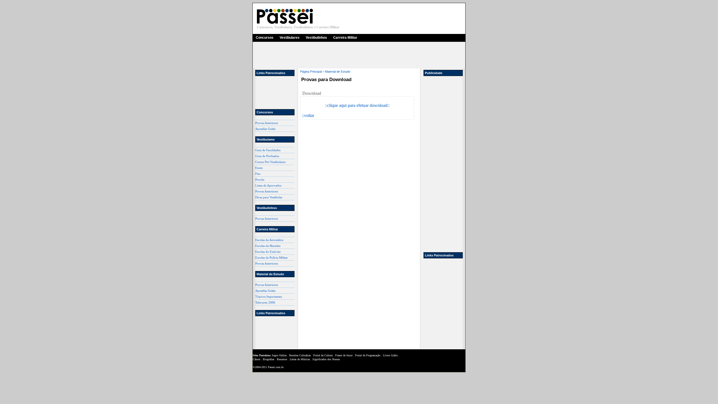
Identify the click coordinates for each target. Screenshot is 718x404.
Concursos (264, 38)
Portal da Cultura (323, 355)
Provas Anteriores (266, 123)
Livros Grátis (390, 355)
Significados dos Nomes (326, 359)
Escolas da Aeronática (269, 240)
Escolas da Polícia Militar (271, 257)
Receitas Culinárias (300, 355)
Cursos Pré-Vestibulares (270, 162)
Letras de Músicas (300, 359)
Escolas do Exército (268, 251)
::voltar (308, 115)
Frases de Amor (344, 355)
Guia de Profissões (267, 156)
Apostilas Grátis (265, 128)
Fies (257, 173)
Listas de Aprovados (268, 185)
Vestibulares (290, 38)
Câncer (256, 359)
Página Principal (311, 71)
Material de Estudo (337, 71)
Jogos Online (279, 355)
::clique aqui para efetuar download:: (357, 105)
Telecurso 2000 (265, 302)
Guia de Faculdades (267, 150)
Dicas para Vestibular (268, 197)
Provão (259, 179)
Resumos (282, 359)
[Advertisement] (359, 55)
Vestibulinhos (316, 38)
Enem (259, 167)
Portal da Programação (367, 355)
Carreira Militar (345, 38)
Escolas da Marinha (267, 245)
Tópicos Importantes (268, 296)
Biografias (268, 359)
